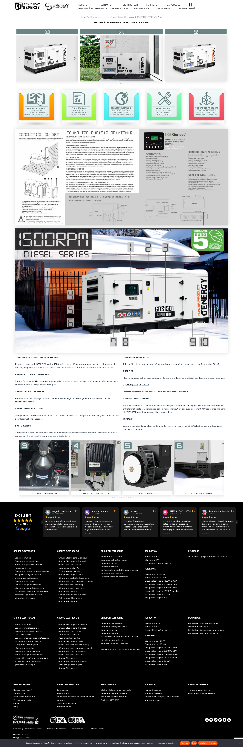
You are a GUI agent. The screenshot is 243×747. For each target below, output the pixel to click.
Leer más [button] (88, 533)
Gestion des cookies (78, 729)
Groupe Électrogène (126, 17)
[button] (197, 5)
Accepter (184, 743)
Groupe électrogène (187, 405)
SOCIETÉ (82, 4)
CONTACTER (106, 4)
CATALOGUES (173, 4)
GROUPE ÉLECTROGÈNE (24, 551)
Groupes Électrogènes (91, 8)
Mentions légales (98, 729)
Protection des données (56, 729)
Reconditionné (186, 8)
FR (195, 4)
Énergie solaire (119, 8)
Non (194, 743)
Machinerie (140, 8)
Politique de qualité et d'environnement (27, 729)
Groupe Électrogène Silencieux (29, 381)
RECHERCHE (151, 4)
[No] (240, 743)
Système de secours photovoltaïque (102, 17)
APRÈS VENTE (163, 8)
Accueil (83, 17)
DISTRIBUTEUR (130, 4)
